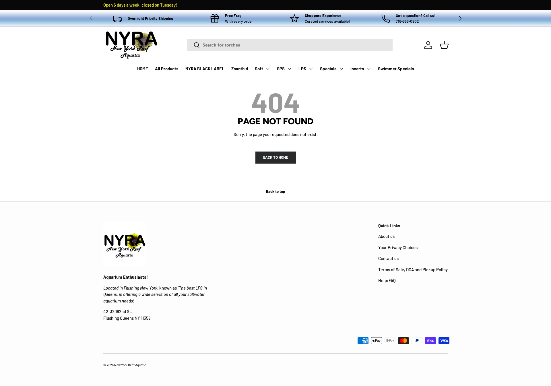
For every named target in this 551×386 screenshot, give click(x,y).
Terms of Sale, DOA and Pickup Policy (413, 269)
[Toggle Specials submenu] (341, 68)
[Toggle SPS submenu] (289, 68)
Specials (328, 68)
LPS (302, 68)
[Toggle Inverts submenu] (368, 68)
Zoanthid (239, 68)
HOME (142, 68)
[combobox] (290, 45)
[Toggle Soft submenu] (267, 68)
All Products (167, 68)
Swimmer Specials (396, 68)
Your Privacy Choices (398, 247)
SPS (281, 68)
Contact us (388, 258)
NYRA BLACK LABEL (204, 68)
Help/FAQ (387, 280)
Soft (259, 68)
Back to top (275, 191)
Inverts (357, 68)
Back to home (275, 157)
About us (386, 236)
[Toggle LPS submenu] (310, 68)
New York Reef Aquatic (130, 365)
